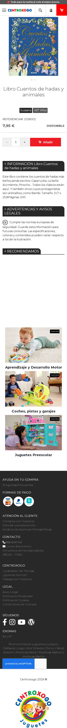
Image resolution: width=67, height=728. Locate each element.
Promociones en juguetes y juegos (33, 644)
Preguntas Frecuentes (18, 485)
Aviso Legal (10, 592)
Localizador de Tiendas (18, 571)
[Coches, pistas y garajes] (33, 388)
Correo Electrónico (18, 546)
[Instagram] (13, 623)
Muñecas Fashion (50, 652)
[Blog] (32, 623)
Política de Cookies (16, 600)
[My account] (51, 10)
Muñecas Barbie (34, 656)
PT (10, 636)
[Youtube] (22, 623)
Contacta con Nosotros (18, 521)
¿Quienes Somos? (15, 575)
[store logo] (20, 9)
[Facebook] (6, 623)
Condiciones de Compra (19, 604)
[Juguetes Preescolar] (33, 432)
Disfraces (9, 648)
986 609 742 (13, 542)
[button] (32, 80)
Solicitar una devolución (19, 525)
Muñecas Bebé (26, 652)
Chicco (49, 648)
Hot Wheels (35, 648)
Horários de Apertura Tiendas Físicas (27, 529)
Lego (21, 648)
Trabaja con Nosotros (17, 579)
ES (4, 636)
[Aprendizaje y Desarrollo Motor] (33, 345)
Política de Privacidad (18, 596)
